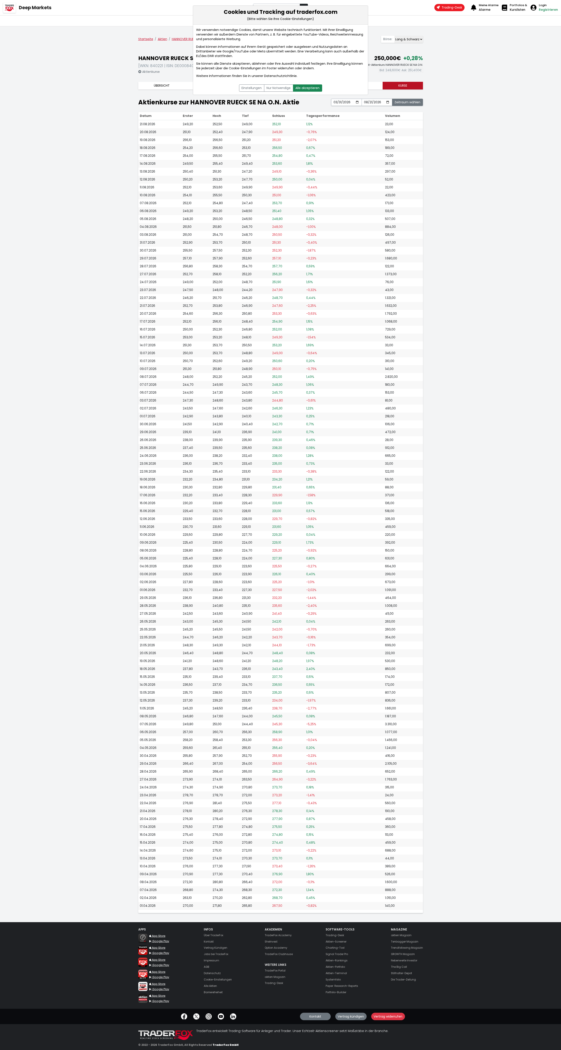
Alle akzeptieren (307, 88)
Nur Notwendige (278, 88)
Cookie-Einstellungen (245, 68)
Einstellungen (251, 88)
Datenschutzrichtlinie (280, 76)
